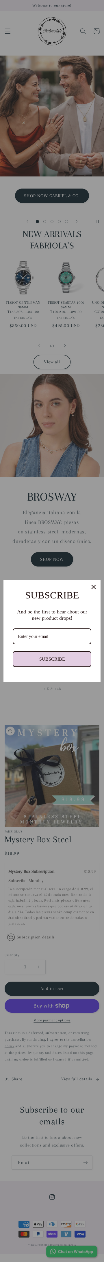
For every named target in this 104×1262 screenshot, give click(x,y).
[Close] (94, 587)
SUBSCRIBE (52, 659)
